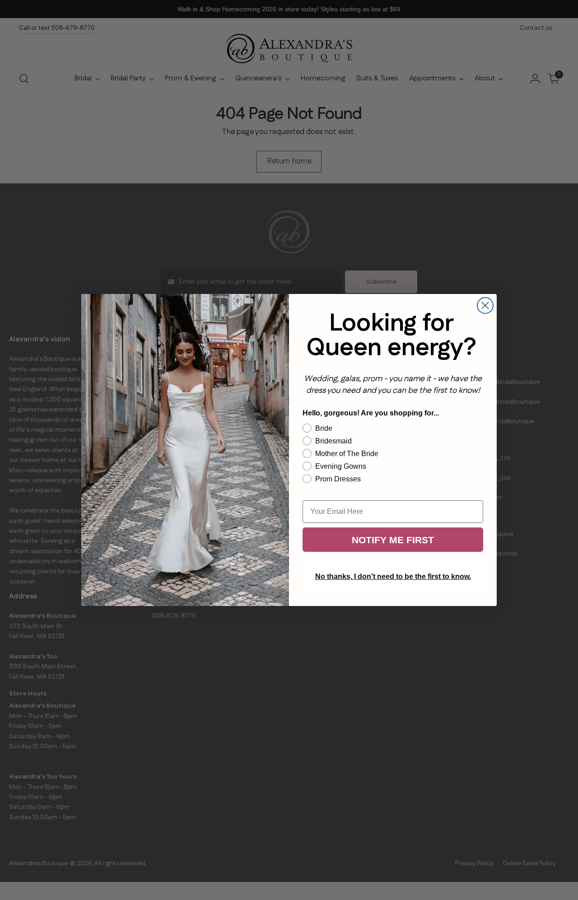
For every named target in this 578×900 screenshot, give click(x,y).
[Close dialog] (485, 305)
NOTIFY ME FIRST (393, 540)
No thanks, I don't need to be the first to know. (393, 576)
